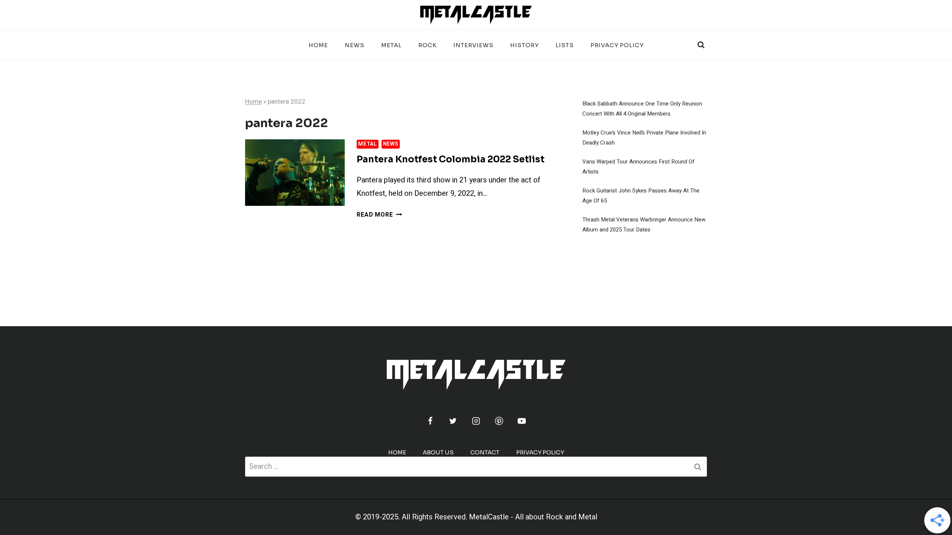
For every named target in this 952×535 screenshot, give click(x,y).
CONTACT (484, 452)
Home (318, 45)
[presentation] (295, 172)
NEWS (354, 45)
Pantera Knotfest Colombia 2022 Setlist (450, 159)
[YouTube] (522, 421)
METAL (391, 45)
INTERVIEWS (473, 45)
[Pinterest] (499, 421)
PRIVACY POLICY (617, 45)
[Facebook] (430, 421)
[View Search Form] (701, 45)
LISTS (565, 45)
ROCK (427, 45)
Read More (379, 214)
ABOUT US (438, 452)
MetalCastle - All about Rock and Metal (533, 517)
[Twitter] (453, 421)
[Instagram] (476, 421)
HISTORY (524, 45)
